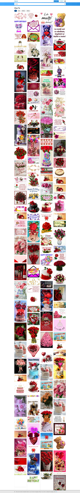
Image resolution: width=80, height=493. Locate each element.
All (15, 10)
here (56, 491)
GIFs (19, 10)
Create (57, 1)
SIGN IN (61, 1)
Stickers (23, 10)
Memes (28, 10)
